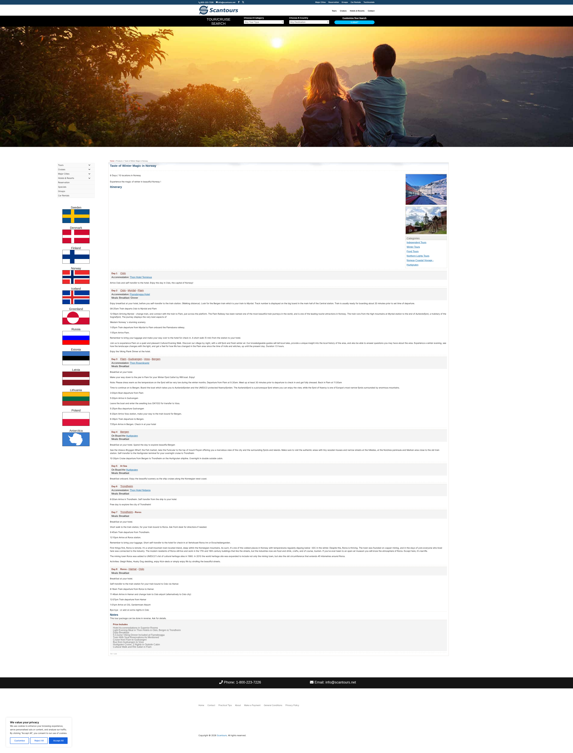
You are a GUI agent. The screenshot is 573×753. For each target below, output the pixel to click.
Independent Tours (416, 242)
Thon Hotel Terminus (141, 277)
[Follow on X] (372, 736)
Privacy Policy (292, 705)
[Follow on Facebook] (366, 736)
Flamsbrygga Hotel (140, 294)
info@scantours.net (340, 682)
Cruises (343, 11)
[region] (39, 732)
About (238, 705)
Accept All (58, 740)
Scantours (222, 735)
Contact (371, 11)
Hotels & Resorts (357, 11)
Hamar (133, 569)
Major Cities (320, 2)
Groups (345, 2)
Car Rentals (356, 2)
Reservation (333, 2)
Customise (19, 740)
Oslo (123, 273)
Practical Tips (225, 705)
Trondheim (126, 486)
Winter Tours (413, 247)
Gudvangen (135, 359)
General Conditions (273, 705)
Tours (334, 11)
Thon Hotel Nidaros (140, 490)
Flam (141, 290)
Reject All (39, 740)
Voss (147, 359)
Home (112, 161)
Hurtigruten (132, 436)
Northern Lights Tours (418, 256)
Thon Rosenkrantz (139, 363)
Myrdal (132, 290)
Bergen (156, 359)
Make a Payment (252, 705)
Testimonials (369, 2)
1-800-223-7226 (248, 682)
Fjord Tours (413, 251)
